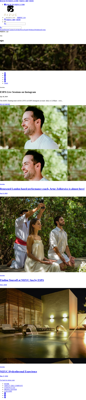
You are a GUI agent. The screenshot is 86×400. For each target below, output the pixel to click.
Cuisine (11, 30)
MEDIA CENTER (10, 389)
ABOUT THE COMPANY (13, 386)
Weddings (38, 30)
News (22, 30)
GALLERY (8, 391)
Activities (17, 30)
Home (2, 30)
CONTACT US (9, 387)
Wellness (32, 30)
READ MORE (5, 104)
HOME (6, 384)
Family (26, 30)
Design (6, 30)
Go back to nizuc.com (7, 380)
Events (43, 30)
